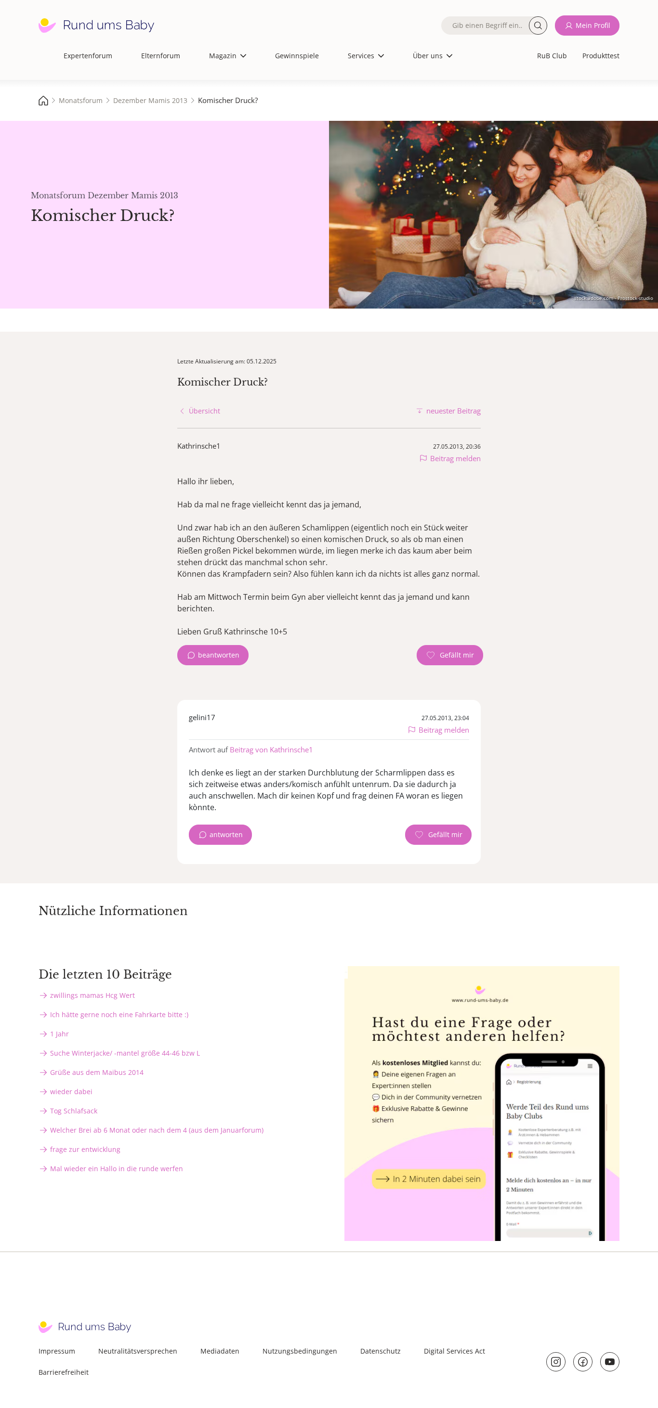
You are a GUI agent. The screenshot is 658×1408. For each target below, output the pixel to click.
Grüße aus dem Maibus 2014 (97, 1072)
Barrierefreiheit (64, 1372)
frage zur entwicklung (85, 1149)
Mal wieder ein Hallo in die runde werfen (116, 1168)
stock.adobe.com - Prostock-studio (613, 298)
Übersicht (204, 410)
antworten (226, 834)
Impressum (57, 1351)
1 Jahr (59, 1033)
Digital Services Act (454, 1351)
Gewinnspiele (297, 55)
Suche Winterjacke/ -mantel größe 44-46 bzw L (125, 1053)
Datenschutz (380, 1351)
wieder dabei (71, 1091)
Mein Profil (593, 25)
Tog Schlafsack (73, 1110)
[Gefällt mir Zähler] (450, 655)
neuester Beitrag (453, 410)
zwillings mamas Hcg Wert (92, 995)
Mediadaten (219, 1351)
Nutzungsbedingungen (300, 1351)
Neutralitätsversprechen (137, 1351)
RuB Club (552, 55)
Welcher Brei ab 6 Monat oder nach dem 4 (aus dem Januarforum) (156, 1130)
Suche (538, 25)
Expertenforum (88, 55)
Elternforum (160, 55)
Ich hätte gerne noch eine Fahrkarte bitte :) (119, 1014)
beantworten (218, 654)
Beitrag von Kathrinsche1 (271, 749)
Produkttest (600, 55)
